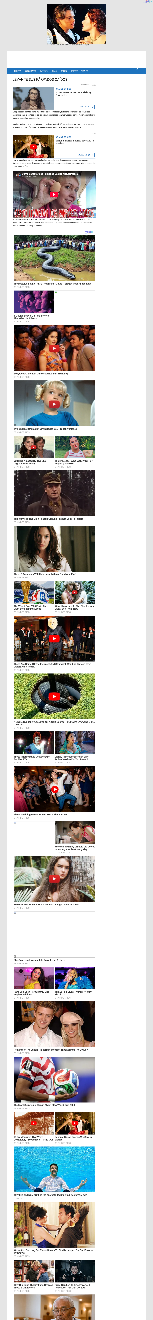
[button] (137, 70)
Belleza (17, 71)
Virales (84, 71)
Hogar (54, 71)
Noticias (63, 71)
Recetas (74, 71)
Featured (44, 71)
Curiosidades (30, 71)
